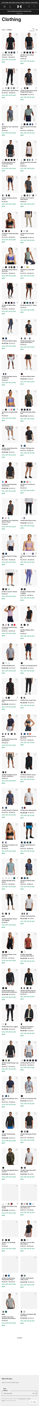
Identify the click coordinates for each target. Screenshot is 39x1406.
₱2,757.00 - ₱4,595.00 (8, 559)
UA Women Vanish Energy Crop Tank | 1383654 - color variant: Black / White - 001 (9, 625)
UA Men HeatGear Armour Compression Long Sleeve (28, 991)
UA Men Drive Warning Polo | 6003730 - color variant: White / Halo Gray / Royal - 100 (22, 808)
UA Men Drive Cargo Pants (28, 700)
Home (3, 30)
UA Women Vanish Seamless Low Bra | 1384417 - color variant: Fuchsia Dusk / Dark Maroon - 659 (6, 231)
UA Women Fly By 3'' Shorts (28, 305)
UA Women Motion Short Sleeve (27, 881)
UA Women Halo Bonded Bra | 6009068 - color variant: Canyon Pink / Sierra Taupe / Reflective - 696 (27, 1386)
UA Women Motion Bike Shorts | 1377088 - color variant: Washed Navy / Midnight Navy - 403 (8, 303)
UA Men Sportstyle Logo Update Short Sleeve (27, 341)
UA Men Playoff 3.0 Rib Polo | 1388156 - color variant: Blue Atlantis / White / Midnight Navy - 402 (6, 808)
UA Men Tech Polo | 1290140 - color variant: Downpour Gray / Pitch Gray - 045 (13, 52)
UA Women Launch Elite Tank (27, 270)
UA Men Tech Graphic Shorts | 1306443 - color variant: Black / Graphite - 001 (22, 663)
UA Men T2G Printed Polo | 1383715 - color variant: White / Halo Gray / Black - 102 (22, 914)
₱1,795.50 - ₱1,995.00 (8, 309)
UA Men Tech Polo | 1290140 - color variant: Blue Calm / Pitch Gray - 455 (8, 52)
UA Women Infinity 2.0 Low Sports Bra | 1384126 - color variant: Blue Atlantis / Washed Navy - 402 (25, 734)
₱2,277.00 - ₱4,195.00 (26, 130)
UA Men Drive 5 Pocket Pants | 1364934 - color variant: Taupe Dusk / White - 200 (27, 231)
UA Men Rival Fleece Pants (28, 520)
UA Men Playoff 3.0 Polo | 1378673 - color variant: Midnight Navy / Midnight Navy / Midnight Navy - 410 (36, 1060)
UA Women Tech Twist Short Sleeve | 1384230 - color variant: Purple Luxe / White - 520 (3, 124)
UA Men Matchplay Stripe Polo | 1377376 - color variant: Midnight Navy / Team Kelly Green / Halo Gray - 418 (30, 410)
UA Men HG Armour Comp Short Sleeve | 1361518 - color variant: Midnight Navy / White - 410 (3, 734)
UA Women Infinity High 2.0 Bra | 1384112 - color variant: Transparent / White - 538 (29, 554)
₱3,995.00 (5, 1391)
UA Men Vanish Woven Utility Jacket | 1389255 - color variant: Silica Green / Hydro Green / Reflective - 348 (25, 1276)
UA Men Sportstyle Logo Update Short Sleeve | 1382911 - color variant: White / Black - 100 (25, 338)
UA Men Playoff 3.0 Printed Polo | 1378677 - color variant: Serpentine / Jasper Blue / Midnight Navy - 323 (26, 124)
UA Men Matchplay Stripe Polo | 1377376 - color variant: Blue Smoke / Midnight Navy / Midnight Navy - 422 (25, 410)
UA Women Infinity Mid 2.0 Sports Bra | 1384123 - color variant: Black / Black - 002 (5, 267)
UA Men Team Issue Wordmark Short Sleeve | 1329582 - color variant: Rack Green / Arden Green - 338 (6, 1312)
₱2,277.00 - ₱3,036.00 (27, 1137)
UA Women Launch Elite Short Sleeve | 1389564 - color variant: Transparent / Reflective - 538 (27, 1240)
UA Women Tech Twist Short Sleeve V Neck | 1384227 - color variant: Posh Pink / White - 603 (6, 518)
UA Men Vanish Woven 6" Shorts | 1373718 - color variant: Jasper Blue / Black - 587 (27, 842)
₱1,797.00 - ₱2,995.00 (8, 273)
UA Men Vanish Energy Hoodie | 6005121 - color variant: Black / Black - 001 (3, 1132)
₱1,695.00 (23, 166)
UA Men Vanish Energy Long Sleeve (10, 1063)
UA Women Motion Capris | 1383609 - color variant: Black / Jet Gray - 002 (3, 338)
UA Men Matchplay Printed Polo (28, 1134)
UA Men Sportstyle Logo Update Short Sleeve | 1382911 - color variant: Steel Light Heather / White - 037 (27, 338)
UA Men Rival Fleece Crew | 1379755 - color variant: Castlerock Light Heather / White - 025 (22, 1350)
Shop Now (19, 13)
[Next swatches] (17, 52)
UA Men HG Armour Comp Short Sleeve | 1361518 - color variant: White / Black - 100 (14, 734)
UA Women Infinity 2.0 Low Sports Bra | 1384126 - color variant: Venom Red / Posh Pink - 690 (30, 734)
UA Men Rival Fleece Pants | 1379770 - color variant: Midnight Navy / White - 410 (25, 518)
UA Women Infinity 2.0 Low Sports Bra (28, 737)
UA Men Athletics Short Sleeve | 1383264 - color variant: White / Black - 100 (27, 625)
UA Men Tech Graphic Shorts (28, 665)
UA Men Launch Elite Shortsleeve (8, 1353)
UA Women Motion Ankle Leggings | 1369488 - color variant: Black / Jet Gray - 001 (22, 589)
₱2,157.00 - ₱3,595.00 (8, 884)
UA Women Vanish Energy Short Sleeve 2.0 (27, 1207)
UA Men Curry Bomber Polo (28, 1098)
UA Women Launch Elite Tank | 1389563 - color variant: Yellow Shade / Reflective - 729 (27, 267)
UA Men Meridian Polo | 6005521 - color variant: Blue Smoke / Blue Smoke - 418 (6, 663)
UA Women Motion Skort (27, 376)
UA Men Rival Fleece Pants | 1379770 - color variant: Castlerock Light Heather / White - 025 (22, 518)
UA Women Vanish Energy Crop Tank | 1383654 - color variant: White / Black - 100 (12, 625)
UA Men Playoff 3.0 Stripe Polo (9, 556)
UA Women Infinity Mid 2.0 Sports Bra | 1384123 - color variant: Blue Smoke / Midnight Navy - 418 (13, 267)
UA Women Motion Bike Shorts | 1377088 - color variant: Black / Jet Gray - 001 (5, 303)
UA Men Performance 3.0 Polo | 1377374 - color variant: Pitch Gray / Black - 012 (8, 698)
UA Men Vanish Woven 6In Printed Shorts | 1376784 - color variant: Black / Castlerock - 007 (3, 446)
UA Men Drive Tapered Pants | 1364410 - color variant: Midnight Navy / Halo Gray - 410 (8, 88)
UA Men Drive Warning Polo (28, 810)
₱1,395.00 (23, 344)
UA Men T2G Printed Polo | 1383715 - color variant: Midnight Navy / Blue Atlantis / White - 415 (27, 914)
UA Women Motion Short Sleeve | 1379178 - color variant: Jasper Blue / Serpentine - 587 (27, 878)
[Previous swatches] (3, 52)
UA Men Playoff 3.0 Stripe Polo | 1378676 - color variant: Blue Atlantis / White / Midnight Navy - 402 (6, 554)
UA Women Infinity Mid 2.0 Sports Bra (9, 270)
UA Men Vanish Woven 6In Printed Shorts (9, 449)
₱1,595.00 (23, 58)
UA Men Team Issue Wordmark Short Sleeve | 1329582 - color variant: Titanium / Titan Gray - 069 (3, 1312)
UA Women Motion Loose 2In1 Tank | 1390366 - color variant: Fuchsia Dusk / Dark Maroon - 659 (6, 952)
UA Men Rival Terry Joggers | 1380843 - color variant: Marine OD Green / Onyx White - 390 (6, 1024)
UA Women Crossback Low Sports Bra (10, 845)
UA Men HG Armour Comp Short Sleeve (9, 739)
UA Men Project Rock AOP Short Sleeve (28, 1170)
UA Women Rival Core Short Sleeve (28, 163)
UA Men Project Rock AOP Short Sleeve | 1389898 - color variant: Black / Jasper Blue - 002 (22, 1168)
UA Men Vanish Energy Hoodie (8, 1134)
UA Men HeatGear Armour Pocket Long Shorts (9, 775)
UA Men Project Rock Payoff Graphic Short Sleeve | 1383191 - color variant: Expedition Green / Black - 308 (26, 88)
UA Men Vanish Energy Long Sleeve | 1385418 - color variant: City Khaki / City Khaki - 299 (6, 1060)
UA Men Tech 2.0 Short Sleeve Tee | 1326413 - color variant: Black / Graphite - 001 (24, 52)
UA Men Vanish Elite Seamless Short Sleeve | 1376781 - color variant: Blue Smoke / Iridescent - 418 (25, 952)
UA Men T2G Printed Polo (27, 916)
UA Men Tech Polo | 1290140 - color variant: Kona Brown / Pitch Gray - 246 (11, 52)
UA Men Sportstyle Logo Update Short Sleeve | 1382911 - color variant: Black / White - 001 (22, 338)
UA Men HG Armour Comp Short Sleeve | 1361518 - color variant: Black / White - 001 (9, 734)
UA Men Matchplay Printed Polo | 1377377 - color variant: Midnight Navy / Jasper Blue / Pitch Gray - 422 (27, 1132)
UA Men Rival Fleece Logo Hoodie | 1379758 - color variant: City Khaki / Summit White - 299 (8, 1204)
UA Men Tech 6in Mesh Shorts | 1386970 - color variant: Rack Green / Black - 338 (9, 1240)
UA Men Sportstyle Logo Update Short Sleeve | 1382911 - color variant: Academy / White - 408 (30, 338)
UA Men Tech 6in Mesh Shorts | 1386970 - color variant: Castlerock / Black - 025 (6, 1240)
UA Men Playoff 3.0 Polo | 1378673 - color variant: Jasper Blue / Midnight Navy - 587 (27, 1060)
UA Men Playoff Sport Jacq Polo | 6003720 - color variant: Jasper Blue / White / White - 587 (9, 1096)
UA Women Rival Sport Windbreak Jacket (26, 1027)
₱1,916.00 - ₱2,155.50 (26, 595)
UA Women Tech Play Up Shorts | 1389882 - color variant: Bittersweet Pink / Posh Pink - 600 (27, 482)
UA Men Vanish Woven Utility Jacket (27, 1278)
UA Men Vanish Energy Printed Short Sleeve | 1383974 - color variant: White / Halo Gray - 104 (3, 1276)
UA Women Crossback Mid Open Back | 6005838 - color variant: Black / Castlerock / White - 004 (22, 1312)
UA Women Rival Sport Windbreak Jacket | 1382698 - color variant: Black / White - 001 (22, 1024)
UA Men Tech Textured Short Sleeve (27, 198)
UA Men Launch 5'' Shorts (9, 591)
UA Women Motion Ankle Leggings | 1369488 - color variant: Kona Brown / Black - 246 (25, 589)
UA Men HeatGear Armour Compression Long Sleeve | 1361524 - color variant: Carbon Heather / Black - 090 (27, 988)
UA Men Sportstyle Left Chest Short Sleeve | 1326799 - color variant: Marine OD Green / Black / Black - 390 (8, 160)
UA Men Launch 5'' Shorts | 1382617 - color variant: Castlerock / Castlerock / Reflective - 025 (6, 589)
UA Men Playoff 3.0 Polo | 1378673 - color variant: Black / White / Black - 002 (33, 1060)
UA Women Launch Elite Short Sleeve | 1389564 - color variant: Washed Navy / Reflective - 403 (25, 1240)
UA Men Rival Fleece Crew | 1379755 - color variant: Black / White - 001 (25, 1350)
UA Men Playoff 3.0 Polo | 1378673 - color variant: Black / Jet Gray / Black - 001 (30, 1060)
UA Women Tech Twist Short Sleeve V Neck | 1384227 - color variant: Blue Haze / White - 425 (9, 518)
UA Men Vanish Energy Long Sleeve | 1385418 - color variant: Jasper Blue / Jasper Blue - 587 (9, 1060)
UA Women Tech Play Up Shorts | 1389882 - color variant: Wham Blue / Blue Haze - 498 (25, 482)
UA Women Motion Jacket (28, 774)
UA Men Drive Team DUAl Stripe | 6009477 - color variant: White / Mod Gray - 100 (6, 1386)
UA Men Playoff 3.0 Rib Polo (10, 810)
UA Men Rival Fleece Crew (28, 1352)
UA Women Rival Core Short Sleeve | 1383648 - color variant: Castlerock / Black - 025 (24, 160)
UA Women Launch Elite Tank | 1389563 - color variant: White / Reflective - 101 (25, 267)
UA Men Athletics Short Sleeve (27, 630)
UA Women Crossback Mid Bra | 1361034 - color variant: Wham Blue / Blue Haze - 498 (13, 410)
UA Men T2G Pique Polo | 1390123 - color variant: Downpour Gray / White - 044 (22, 446)
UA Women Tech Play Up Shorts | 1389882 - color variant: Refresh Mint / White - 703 (30, 482)
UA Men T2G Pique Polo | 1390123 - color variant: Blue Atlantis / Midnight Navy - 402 (25, 446)
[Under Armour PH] (19, 6)
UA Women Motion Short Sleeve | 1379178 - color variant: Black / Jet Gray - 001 (22, 878)
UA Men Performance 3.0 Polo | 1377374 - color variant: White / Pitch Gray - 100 (5, 698)
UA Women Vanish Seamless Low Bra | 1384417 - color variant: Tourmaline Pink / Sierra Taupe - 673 (9, 231)
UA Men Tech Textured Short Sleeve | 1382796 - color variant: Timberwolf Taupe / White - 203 (29, 195)
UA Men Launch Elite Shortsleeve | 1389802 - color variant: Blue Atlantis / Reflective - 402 (3, 1350)
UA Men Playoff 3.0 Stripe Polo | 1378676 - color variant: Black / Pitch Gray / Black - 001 (3, 554)
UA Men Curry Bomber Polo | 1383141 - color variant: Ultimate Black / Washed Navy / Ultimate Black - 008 (22, 1096)
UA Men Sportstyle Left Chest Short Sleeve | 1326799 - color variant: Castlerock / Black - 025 (13, 160)
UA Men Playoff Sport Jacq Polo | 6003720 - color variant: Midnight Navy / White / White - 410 (3, 1096)
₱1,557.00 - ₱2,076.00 (8, 631)
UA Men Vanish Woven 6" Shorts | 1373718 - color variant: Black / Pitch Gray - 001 (22, 842)
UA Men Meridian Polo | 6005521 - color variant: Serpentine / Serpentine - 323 (9, 663)
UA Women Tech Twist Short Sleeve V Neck (10, 521)
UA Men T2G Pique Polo (27, 448)
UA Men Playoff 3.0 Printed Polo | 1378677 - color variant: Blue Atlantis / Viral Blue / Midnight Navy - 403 (29, 124)
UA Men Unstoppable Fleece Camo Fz (10, 1170)
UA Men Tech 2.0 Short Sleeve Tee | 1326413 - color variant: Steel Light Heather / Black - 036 (26, 52)
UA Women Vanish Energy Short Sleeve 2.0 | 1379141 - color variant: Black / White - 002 (27, 1204)
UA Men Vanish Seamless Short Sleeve (9, 485)
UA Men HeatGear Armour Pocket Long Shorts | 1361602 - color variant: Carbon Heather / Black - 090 (3, 772)
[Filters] (37, 30)
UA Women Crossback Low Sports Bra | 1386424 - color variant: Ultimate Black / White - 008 (3, 842)
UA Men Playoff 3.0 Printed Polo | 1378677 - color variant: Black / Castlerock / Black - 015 (24, 124)
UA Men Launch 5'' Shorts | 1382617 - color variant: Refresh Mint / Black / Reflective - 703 (9, 589)
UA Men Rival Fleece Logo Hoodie (9, 1207)
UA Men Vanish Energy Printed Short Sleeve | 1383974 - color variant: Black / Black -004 (6, 1276)
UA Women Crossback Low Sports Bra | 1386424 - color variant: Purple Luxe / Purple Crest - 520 (6, 842)
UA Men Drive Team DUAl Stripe (9, 1388)
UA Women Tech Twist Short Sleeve (10, 127)
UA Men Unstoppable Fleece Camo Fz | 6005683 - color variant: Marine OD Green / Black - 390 (3, 1168)
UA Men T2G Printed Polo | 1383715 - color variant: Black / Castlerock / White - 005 (25, 914)
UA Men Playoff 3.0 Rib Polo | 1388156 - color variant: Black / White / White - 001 (3, 808)
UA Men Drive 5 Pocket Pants (27, 234)
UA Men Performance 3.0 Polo (9, 700)
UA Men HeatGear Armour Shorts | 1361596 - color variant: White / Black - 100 (6, 195)
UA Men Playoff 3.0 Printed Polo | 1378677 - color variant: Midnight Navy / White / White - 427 (32, 124)
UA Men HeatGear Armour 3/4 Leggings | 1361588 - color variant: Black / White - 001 (3, 914)
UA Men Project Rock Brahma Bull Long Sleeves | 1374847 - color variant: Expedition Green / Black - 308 (6, 988)
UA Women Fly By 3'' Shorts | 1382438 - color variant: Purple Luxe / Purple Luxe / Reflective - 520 (29, 303)
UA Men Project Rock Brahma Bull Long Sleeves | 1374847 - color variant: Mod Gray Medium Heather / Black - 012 (3, 988)
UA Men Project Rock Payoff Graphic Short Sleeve (28, 91)
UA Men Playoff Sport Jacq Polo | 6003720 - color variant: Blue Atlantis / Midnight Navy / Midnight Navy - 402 (6, 1096)
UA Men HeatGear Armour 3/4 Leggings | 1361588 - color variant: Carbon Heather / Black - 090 (6, 914)
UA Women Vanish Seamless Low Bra (10, 234)
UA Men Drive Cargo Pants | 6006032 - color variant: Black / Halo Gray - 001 (22, 698)
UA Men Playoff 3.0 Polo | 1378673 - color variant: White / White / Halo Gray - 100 (22, 1060)
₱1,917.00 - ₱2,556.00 (26, 450)
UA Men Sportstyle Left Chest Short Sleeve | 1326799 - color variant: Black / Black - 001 (5, 160)
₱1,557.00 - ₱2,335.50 (8, 1066)
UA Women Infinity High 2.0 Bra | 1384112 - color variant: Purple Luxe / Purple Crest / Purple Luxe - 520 (32, 554)
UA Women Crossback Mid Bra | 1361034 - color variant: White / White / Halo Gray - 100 (8, 410)
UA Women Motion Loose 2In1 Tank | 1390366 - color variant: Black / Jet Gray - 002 (3, 952)
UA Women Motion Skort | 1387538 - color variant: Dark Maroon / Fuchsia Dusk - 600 (22, 374)
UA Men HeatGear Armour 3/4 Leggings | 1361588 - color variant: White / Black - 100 (9, 914)
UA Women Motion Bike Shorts (9, 306)
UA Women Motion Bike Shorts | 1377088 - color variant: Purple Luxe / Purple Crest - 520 (13, 303)
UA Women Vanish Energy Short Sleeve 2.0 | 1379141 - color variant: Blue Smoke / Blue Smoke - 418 (33, 1204)
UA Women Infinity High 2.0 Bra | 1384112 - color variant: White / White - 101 (26, 554)
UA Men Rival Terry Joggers (10, 1026)
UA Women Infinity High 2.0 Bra (28, 556)
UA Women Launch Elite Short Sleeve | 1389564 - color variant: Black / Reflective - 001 (22, 1240)
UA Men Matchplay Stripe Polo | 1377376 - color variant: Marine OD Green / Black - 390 (22, 410)
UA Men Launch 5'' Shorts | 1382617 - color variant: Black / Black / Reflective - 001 (3, 589)
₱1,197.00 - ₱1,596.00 (26, 884)
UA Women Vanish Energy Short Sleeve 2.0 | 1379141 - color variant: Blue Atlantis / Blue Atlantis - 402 (30, 1204)
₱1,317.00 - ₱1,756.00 (8, 958)
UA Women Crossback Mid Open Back (28, 1314)
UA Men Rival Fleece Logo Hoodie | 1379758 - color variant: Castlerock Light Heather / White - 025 (5, 1204)
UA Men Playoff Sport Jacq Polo (10, 1099)
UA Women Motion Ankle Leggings (27, 592)
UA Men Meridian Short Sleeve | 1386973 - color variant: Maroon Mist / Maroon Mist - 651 (8, 878)
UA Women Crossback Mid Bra (9, 412)
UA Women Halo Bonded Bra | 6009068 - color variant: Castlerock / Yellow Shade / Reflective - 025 (22, 1386)
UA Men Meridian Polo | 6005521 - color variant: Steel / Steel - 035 (3, 663)
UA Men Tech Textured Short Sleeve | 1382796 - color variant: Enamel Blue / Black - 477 (32, 195)
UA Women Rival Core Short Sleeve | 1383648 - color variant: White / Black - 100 (26, 160)
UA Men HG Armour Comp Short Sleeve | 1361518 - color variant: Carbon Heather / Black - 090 (12, 734)
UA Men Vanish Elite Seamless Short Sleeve (27, 955)
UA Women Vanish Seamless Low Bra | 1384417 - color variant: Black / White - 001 (3, 231)
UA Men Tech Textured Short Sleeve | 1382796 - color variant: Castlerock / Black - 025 (24, 195)
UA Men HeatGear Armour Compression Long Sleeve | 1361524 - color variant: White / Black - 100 (30, 988)
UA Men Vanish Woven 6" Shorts (27, 845)
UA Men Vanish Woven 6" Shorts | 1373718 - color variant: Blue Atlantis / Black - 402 (25, 842)
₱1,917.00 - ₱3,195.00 (26, 848)
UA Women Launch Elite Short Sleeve (27, 1243)
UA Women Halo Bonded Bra (28, 1388)
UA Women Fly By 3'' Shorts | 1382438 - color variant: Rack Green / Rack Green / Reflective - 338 (26, 303)
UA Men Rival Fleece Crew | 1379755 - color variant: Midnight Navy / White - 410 (27, 1350)
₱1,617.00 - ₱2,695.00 (8, 57)
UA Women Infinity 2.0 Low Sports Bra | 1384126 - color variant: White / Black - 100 (27, 734)
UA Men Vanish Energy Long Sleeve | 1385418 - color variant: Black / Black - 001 (3, 1060)
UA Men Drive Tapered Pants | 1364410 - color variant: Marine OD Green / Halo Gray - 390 (13, 88)
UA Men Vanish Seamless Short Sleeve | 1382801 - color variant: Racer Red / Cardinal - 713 (6, 482)
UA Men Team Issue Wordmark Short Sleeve (9, 1317)
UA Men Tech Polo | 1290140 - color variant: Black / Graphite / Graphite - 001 (5, 52)
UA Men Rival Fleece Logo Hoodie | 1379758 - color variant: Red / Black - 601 (11, 1204)
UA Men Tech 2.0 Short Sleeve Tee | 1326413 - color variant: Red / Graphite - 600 (32, 52)
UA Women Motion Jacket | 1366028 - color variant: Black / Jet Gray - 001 (22, 772)
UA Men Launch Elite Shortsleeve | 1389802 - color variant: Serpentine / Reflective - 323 (9, 1350)
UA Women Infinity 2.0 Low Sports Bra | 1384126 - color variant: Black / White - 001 (22, 734)
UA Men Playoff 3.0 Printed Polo (28, 127)
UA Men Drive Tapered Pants (10, 90)
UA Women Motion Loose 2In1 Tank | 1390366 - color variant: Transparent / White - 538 (9, 952)
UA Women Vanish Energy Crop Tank (9, 628)
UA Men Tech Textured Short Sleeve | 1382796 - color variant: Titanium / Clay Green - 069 (26, 195)
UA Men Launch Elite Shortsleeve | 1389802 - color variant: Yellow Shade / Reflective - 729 (6, 1350)
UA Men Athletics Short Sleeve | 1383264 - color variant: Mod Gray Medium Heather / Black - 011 (25, 625)
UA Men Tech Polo (7, 55)
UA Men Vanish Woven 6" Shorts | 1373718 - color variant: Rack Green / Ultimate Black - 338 (30, 842)
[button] (29, 6)
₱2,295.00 (5, 415)
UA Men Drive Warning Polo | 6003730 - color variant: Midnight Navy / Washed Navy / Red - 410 (25, 808)
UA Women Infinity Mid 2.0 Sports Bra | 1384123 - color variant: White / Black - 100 (8, 267)
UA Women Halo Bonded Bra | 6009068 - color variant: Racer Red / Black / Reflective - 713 (25, 1386)
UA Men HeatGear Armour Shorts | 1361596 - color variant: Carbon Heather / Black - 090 (9, 195)
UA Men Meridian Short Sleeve (8, 881)
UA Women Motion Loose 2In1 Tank (9, 955)
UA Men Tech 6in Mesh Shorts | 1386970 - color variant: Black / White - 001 (3, 1240)
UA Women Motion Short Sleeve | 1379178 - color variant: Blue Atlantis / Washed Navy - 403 (25, 878)
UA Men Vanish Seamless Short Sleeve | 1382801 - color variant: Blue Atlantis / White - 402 (3, 482)
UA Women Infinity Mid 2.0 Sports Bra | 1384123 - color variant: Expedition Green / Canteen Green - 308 (11, 267)
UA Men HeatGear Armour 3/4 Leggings (9, 919)
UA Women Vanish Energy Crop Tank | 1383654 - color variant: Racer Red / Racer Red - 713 (14, 625)
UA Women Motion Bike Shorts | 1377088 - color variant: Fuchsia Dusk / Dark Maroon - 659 (11, 303)
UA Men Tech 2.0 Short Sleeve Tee (27, 55)
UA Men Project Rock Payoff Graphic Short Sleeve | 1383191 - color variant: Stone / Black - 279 (24, 88)
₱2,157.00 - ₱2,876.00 (26, 1246)
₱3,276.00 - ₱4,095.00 (27, 559)
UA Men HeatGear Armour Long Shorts (9, 377)
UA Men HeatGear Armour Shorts (9, 198)
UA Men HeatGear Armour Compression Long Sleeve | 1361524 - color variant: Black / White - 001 (22, 988)
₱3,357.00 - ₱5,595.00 (8, 92)
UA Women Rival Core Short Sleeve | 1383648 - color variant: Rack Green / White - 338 (29, 160)
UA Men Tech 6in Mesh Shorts (8, 1243)
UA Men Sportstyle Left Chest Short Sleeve (8, 163)
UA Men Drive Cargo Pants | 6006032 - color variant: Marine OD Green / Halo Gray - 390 (25, 698)
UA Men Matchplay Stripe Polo (27, 412)
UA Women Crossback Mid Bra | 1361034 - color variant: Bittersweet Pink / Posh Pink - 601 (11, 410)
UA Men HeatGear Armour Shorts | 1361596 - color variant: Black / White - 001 (3, 195)
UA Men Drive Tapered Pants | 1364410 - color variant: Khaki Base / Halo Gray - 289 (11, 88)
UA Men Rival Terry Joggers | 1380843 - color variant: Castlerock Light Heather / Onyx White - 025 (3, 1024)
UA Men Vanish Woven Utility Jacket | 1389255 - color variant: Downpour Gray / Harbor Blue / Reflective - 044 (22, 1276)
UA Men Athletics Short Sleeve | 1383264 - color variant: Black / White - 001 (22, 625)
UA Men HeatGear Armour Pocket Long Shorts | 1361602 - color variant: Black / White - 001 (6, 772)
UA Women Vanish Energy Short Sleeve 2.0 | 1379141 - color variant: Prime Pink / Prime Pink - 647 (25, 1204)
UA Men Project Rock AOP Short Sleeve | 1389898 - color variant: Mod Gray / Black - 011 (25, 1168)
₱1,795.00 (5, 201)
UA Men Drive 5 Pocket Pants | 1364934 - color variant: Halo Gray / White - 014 (25, 231)
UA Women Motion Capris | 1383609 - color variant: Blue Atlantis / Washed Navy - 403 (6, 338)
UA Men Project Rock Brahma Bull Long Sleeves (9, 991)
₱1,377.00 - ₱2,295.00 (8, 237)
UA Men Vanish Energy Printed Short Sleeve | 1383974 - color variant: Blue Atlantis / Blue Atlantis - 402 (9, 1276)
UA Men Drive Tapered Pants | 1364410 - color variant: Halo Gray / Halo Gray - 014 (5, 88)
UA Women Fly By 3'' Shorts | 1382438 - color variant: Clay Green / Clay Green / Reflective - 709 (32, 303)
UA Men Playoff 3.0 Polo (27, 1063)
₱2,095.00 (23, 488)
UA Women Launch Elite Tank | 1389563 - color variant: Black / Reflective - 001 (22, 267)
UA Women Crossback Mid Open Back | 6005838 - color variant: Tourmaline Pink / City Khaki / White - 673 (25, 1312)
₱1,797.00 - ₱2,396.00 (27, 273)
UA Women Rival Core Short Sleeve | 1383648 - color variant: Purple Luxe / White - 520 (32, 160)
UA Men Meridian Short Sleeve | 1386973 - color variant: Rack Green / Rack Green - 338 (13, 878)
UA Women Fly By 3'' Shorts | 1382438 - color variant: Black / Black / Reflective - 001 (24, 303)
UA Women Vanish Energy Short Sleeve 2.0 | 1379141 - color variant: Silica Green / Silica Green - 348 (22, 1204)
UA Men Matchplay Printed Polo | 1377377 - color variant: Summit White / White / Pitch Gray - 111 (25, 1132)
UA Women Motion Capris (9, 341)
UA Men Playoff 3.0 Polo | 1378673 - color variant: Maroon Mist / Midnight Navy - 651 (25, 1060)
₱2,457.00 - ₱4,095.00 (27, 1065)
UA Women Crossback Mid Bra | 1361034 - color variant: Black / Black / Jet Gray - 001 (5, 410)
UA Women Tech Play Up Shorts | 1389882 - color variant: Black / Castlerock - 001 (22, 482)
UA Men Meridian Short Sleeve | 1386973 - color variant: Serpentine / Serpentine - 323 (5, 878)
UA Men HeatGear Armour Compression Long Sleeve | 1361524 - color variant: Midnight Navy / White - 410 (25, 988)
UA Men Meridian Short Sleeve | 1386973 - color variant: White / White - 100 (11, 878)
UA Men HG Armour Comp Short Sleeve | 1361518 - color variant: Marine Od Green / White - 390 (6, 734)
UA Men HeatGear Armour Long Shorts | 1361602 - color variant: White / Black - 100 (3, 374)
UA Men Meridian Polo (8, 665)
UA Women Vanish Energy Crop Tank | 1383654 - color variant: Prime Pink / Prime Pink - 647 (6, 625)
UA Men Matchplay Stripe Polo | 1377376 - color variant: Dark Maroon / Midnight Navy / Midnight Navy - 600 (27, 410)
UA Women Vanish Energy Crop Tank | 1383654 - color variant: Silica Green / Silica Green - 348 (3, 625)
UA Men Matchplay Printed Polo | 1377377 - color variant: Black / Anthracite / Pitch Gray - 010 (22, 1132)
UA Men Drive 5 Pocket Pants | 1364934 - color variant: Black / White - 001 (22, 231)
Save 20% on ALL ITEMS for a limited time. (19, 2)
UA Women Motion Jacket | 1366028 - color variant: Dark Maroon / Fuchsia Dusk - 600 (25, 772)
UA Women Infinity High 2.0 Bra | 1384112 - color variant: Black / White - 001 (24, 554)
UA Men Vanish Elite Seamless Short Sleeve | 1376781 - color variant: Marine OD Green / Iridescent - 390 (22, 952)
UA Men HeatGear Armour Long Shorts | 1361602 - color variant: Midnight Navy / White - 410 (6, 374)
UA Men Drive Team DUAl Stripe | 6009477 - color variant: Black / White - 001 (3, 1386)
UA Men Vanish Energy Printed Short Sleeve (8, 1278)
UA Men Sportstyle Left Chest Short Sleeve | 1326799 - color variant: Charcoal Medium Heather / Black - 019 (11, 160)
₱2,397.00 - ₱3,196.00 (8, 812)
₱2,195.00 (5, 594)
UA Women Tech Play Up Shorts (27, 485)
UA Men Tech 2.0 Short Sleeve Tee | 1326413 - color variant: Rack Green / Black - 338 (29, 52)
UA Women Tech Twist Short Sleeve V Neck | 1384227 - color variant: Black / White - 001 (3, 518)
